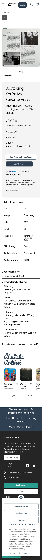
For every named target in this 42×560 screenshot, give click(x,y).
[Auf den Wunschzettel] (35, 33)
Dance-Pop (29, 246)
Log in (22, 5)
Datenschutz (24, 553)
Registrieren (21, 485)
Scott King (29, 215)
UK (25, 229)
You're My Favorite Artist (28, 238)
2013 (26, 222)
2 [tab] (22, 71)
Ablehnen (21, 520)
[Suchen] (4, 17)
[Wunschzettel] (37, 5)
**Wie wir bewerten (12, 191)
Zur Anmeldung (12, 458)
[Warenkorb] (31, 5)
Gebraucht (29, 253)
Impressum (13, 553)
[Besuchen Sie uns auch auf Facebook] (27, 465)
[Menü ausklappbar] (3, 3)
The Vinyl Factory (22, 106)
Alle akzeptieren (21, 506)
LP (25, 208)
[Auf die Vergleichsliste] (29, 33)
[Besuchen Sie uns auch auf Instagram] (34, 465)
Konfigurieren (21, 513)
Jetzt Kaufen (19, 164)
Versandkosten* (25, 125)
